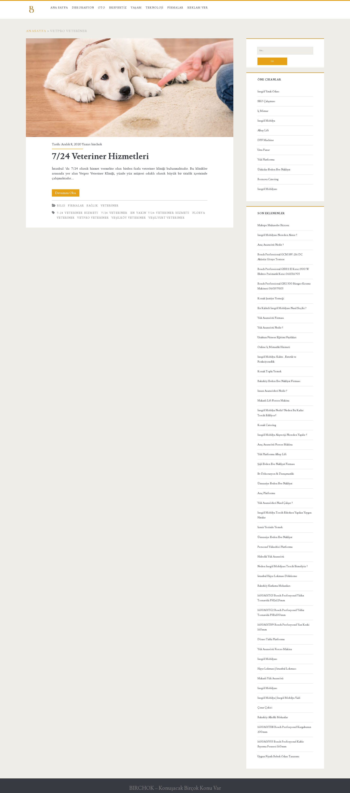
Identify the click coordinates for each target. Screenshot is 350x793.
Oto (101, 7)
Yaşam (136, 7)
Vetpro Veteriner (93, 217)
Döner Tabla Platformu (271, 639)
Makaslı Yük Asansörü (270, 678)
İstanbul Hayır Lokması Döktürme (277, 576)
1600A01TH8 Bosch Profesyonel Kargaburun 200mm (284, 730)
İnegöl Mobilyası (267, 189)
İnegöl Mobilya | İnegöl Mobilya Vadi (278, 698)
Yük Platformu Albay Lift (271, 454)
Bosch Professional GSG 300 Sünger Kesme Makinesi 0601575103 (284, 286)
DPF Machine (265, 140)
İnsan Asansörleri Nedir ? (272, 391)
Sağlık (92, 205)
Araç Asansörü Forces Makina (274, 444)
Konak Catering (266, 425)
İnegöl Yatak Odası (268, 91)
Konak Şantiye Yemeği (270, 298)
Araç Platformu (266, 493)
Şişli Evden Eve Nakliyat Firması (276, 464)
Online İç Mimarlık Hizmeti (273, 347)
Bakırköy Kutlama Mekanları (273, 586)
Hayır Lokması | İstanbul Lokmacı (276, 668)
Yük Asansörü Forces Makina (274, 649)
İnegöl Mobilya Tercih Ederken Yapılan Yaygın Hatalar (284, 515)
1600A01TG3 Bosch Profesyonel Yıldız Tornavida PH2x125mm (280, 598)
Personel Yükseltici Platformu (274, 547)
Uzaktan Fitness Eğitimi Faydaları (276, 337)
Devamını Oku (67, 194)
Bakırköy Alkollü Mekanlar (272, 717)
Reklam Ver (197, 7)
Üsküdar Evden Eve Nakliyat (273, 169)
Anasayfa (36, 31)
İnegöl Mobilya (266, 120)
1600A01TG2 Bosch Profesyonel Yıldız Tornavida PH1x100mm (280, 613)
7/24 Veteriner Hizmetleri (129, 87)
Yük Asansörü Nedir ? (270, 327)
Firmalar (175, 7)
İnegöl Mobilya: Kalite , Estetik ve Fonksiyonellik (276, 359)
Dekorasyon (83, 7)
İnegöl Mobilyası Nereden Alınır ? (277, 235)
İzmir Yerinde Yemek (270, 527)
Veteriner (110, 205)
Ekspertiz (118, 7)
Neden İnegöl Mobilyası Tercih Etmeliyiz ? (282, 566)
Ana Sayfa (59, 7)
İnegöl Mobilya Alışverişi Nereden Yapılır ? (282, 435)
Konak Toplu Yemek (269, 371)
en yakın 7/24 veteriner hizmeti (159, 213)
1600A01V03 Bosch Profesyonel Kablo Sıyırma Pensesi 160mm (280, 744)
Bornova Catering (268, 179)
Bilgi (61, 205)
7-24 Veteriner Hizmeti (77, 213)
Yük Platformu (265, 159)
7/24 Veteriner (114, 213)
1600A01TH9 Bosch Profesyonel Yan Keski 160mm (283, 627)
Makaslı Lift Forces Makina (273, 400)
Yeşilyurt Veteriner (166, 217)
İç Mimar (262, 111)
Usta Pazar (263, 150)
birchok (96, 144)
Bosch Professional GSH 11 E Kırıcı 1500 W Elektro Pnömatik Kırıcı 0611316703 (283, 272)
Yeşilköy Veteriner (128, 217)
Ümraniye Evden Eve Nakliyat (274, 483)
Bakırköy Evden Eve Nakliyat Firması (278, 381)
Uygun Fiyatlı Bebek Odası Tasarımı (278, 756)
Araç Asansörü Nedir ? (270, 244)
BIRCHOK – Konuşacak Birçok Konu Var (175, 788)
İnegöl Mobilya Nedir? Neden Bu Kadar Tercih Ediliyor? (280, 413)
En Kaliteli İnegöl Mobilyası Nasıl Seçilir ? (281, 308)
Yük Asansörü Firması (270, 318)
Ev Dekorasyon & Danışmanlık (275, 473)
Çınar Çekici (264, 707)
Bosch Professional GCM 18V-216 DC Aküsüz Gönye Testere (280, 257)
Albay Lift (263, 130)
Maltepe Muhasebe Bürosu (273, 225)
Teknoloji (154, 7)
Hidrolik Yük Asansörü (270, 556)
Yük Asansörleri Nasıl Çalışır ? (275, 503)
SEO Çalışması (266, 101)
